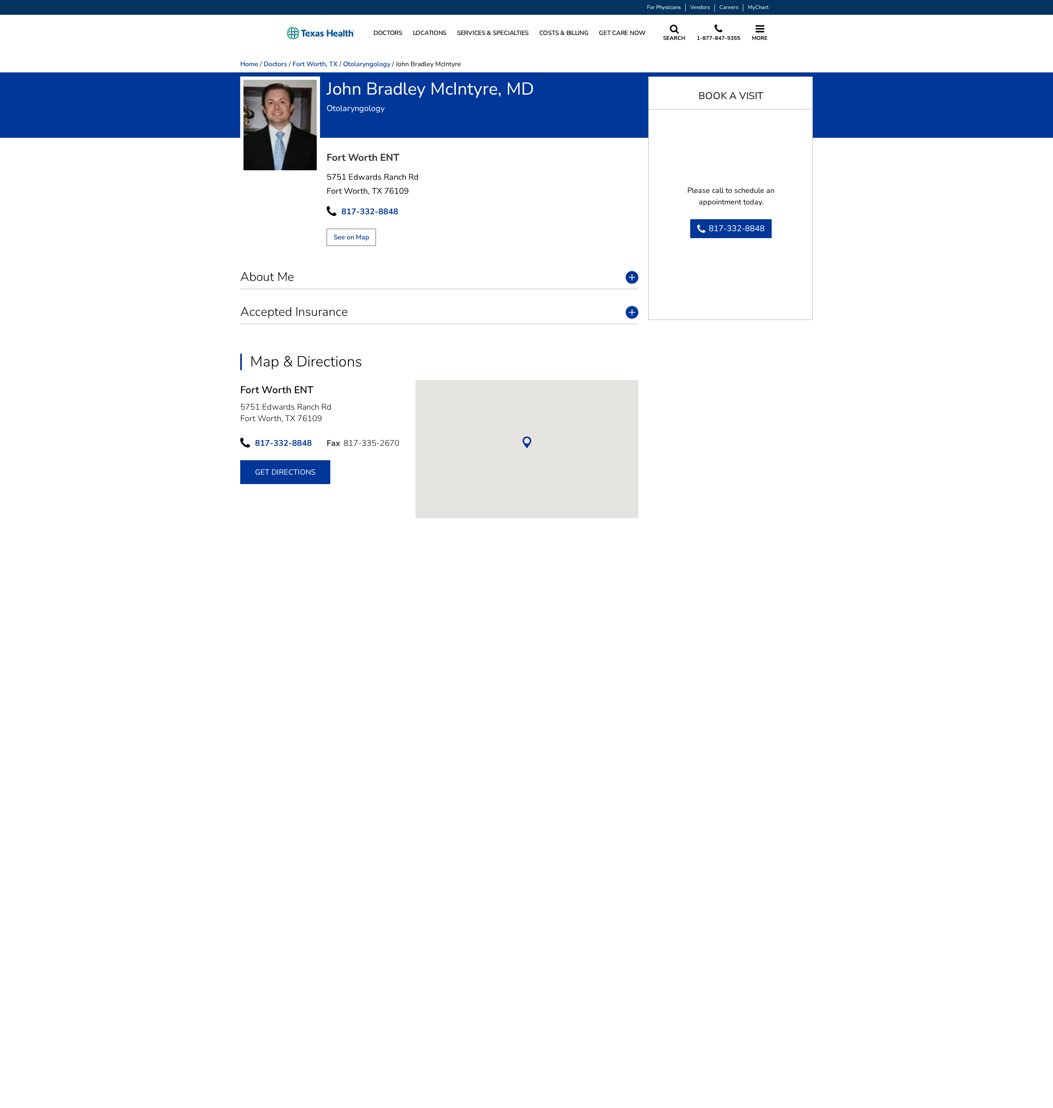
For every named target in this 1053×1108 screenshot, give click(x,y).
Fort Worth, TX (315, 64)
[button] (321, 33)
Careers (728, 7)
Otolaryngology (366, 64)
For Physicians (664, 7)
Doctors (275, 64)
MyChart (758, 7)
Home (249, 64)
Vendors (700, 7)
